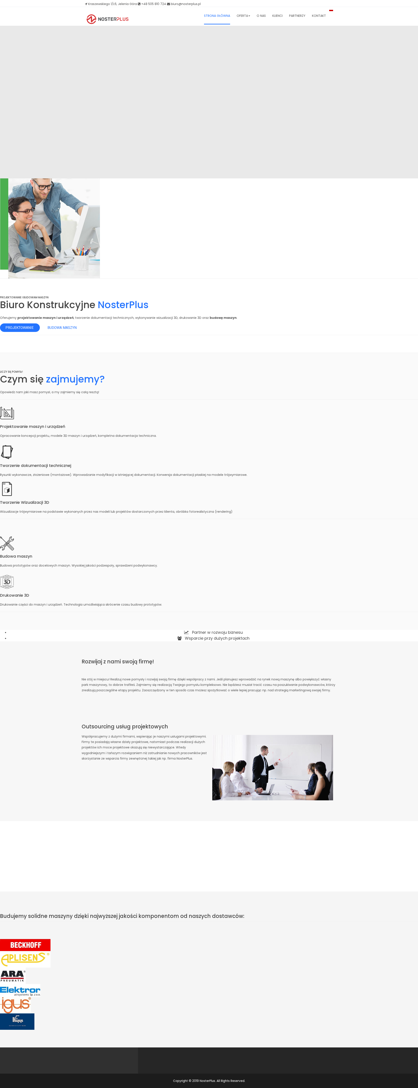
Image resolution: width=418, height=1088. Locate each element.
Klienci (277, 16)
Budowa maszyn (62, 328)
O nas (261, 16)
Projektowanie (19, 328)
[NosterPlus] (107, 19)
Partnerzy (297, 16)
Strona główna (217, 16)
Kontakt (319, 16)
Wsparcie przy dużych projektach (216, 638)
